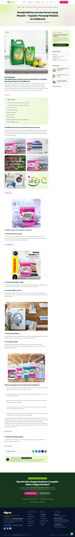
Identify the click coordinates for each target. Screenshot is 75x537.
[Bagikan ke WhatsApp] (33, 451)
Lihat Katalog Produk (45, 493)
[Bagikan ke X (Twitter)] (42, 451)
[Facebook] (7, 528)
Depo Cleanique (44, 518)
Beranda (23, 2)
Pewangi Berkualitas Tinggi (12, 110)
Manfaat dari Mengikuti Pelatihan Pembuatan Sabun (62, 81)
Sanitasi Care (30, 525)
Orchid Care (43, 514)
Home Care (30, 519)
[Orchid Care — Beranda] (11, 2)
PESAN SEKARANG (9, 244)
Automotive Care (31, 523)
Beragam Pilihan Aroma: (11, 112)
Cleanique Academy (44, 520)
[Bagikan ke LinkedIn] (39, 451)
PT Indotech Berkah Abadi (17, 518)
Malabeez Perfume (31, 516)
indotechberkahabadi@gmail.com (60, 515)
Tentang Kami (37, 2)
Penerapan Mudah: (10, 117)
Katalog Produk (30, 2)
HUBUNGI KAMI (8, 193)
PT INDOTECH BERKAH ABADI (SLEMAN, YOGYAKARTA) (12, 516)
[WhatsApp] (10, 528)
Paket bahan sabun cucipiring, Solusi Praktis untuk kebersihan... (63, 69)
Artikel (43, 2)
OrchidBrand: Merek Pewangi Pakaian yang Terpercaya (18, 102)
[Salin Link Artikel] (45, 451)
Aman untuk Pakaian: (11, 114)
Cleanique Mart (43, 522)
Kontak (51, 2)
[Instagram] (5, 528)
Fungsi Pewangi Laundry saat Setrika (62, 75)
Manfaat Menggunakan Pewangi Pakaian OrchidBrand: (18, 119)
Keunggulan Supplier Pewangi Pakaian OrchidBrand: (18, 105)
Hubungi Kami (64, 2)
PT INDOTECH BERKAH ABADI (13, 122)
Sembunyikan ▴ (43, 99)
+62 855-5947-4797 (58, 525)
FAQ (47, 2)
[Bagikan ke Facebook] (36, 451)
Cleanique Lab (43, 516)
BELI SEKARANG (8, 431)
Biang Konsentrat (31, 521)
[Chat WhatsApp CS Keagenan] (71, 533)
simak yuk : (7, 94)
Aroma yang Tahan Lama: (12, 107)
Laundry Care (30, 514)
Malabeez (42, 524)
